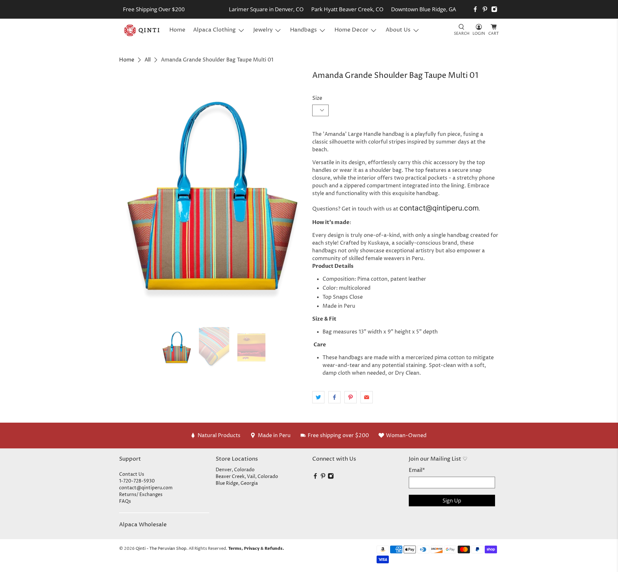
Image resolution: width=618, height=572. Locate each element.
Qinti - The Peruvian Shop (161, 548)
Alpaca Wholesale (143, 525)
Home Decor (351, 30)
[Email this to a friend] (366, 397)
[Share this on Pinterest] (350, 397)
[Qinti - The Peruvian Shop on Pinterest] (485, 9)
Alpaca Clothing (214, 30)
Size (317, 98)
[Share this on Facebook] (334, 397)
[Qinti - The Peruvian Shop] (142, 30)
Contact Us (131, 474)
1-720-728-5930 (137, 481)
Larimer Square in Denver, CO (266, 9)
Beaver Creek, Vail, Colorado (247, 477)
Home (177, 30)
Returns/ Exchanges (141, 495)
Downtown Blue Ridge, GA (423, 9)
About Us (398, 30)
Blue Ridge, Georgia (237, 483)
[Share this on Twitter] (318, 397)
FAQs (125, 501)
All (148, 59)
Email (417, 470)
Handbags (303, 30)
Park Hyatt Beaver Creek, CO (347, 9)
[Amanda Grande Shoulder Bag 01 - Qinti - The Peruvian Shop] (212, 195)
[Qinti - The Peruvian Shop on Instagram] (494, 9)
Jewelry (263, 30)
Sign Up (452, 500)
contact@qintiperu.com (439, 207)
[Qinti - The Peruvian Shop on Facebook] (475, 9)
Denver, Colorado (235, 470)
